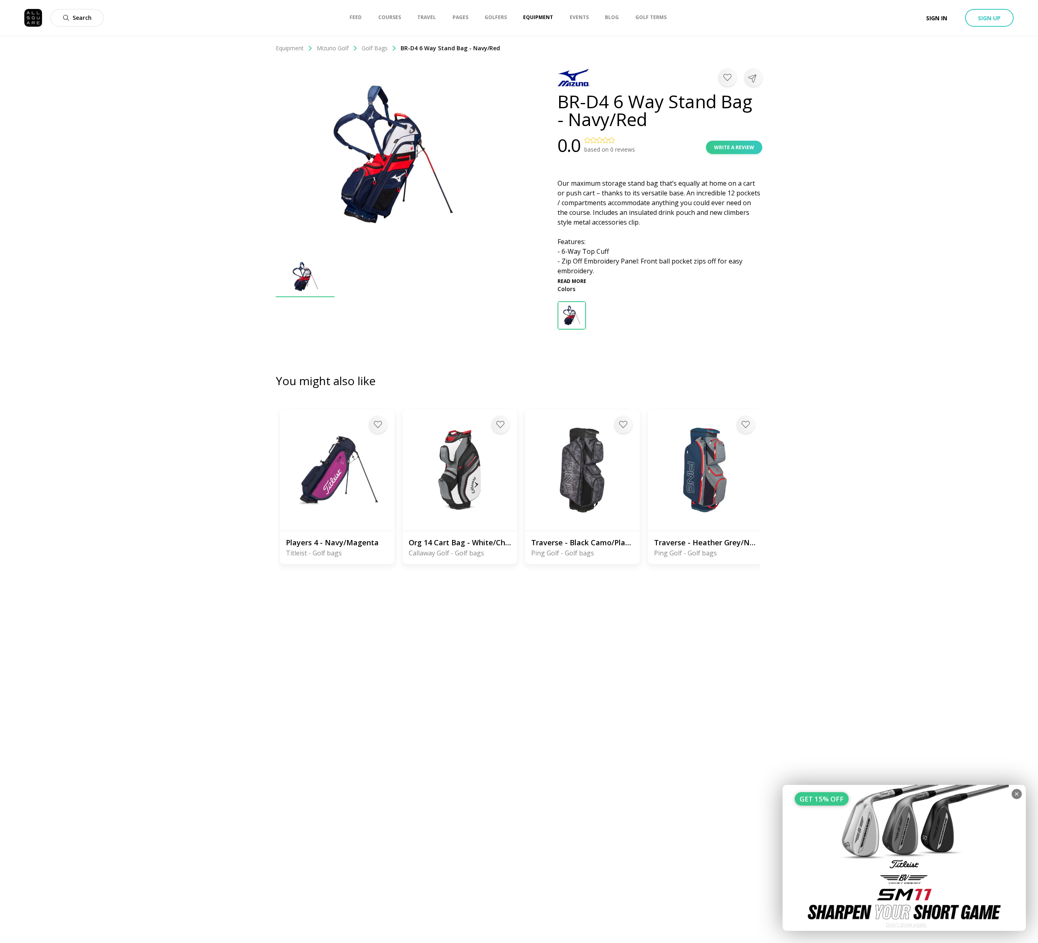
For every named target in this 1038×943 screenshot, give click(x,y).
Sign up (989, 18)
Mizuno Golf (333, 48)
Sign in (936, 18)
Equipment (290, 48)
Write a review (734, 147)
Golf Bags (375, 48)
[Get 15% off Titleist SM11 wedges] (904, 858)
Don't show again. (906, 924)
